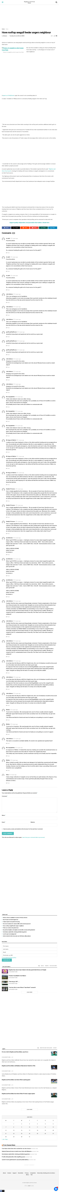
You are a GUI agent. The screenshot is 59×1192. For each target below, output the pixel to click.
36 (56, 36)
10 (29, 1127)
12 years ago (15, 238)
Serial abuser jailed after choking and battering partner (15, 931)
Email (4, 822)
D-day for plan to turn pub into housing (11, 921)
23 (21, 1133)
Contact (9, 1173)
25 (37, 1133)
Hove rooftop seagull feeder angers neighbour (13, 925)
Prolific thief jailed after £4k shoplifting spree (13, 1156)
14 (5, 1130)
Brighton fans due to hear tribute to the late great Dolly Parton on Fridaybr (27, 969)
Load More (29, 992)
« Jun (3, 1139)
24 (29, 1133)
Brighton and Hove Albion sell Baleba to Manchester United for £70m (18, 1065)
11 (37, 1127)
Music (42, 965)
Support (14, 1173)
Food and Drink (53, 965)
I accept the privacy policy (9, 957)
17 (29, 1130)
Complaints (33, 1173)
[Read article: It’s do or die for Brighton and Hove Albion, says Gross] (54, 1053)
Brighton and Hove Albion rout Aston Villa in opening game (16, 1079)
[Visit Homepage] (29, 2)
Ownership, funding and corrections (46, 1173)
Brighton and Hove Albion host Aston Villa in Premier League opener (18, 1093)
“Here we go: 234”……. (14, 981)
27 (53, 1133)
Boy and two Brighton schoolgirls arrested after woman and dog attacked (19, 929)
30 (21, 1136)
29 (13, 1136)
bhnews (5, 35)
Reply (8, 252)
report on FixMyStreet (8, 95)
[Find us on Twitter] (27, 1186)
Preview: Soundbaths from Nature (17, 975)
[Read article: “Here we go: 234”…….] (5, 983)
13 (53, 1127)
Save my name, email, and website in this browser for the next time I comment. (23, 829)
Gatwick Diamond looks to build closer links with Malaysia (16, 1151)
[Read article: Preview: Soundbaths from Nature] (5, 977)
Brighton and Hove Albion (46, 1047)
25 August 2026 (13, 977)
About (4, 1173)
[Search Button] (56, 2)
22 (13, 1133)
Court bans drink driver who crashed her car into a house (16, 1148)
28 (5, 1136)
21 (5, 1133)
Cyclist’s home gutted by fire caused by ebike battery (15, 1159)
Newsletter (20, 1173)
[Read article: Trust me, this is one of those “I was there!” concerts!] (5, 989)
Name (4, 815)
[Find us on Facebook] (25, 1186)
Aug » (6, 1139)
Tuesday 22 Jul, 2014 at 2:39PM (17, 35)
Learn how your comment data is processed (33, 837)
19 (45, 1130)
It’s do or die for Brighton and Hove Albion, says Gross (15, 1052)
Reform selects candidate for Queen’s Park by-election (15, 917)
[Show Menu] (2, 2)
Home (3, 29)
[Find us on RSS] (30, 1186)
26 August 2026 (13, 971)
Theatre (46, 965)
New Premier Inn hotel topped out (10, 919)
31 (29, 1136)
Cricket (55, 1047)
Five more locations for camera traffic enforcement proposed (16, 923)
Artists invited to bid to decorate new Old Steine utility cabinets (17, 936)
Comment (5, 796)
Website (33, 822)
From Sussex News (9, 1145)
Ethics (27, 1174)
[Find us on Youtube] (29, 1186)
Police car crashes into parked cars (11, 927)
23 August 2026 (6, 1085)
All (39, 965)
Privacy (27, 1173)
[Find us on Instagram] (32, 1186)
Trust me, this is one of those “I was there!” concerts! (22, 987)
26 (45, 1133)
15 (13, 1130)
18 (37, 1130)
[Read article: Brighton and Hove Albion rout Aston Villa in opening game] (54, 1081)
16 (21, 1130)
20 (53, 1130)
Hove (7, 29)
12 (45, 1127)
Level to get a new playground (9, 934)
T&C (31, 1174)
